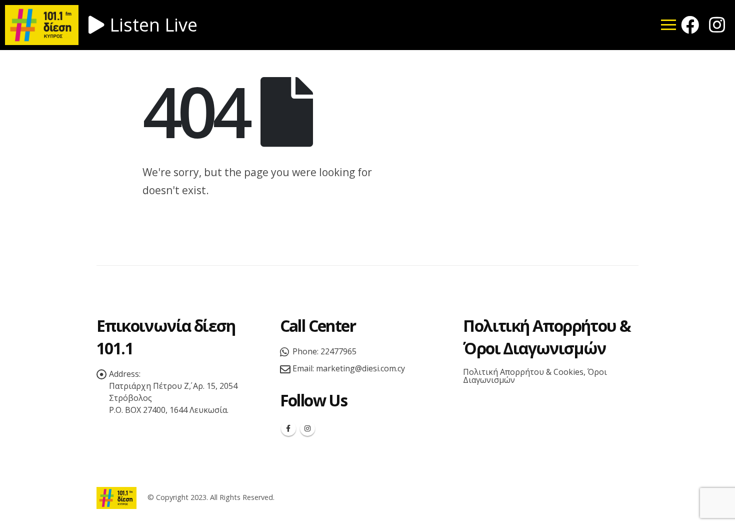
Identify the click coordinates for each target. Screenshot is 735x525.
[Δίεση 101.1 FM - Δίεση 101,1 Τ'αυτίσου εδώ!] (116, 497)
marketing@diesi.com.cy (360, 368)
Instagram (307, 428)
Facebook (288, 428)
